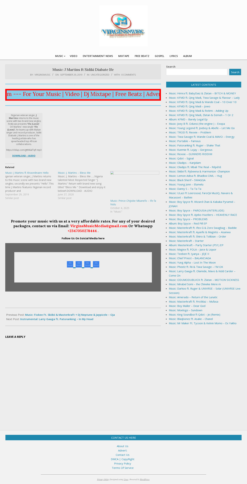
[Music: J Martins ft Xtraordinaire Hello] (31, 185)
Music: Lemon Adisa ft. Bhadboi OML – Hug (195, 175)
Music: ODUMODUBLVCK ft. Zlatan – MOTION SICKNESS (204, 280)
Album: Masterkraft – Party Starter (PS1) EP (196, 245)
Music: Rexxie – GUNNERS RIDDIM (190, 154)
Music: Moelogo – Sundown (185, 310)
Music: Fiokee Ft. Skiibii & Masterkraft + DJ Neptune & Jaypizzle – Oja (70, 314)
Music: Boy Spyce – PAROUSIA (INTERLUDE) (196, 210)
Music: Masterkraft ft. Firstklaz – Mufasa (193, 301)
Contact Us (122, 455)
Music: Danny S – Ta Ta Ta (185, 188)
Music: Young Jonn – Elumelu (186, 184)
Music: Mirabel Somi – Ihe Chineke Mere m (195, 284)
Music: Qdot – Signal (181, 158)
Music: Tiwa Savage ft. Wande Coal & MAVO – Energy (202, 136)
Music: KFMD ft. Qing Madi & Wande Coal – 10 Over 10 (203, 102)
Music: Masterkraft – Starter (186, 241)
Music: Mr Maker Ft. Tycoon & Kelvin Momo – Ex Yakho (203, 323)
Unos (126, 479)
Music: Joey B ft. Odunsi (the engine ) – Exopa (197, 123)
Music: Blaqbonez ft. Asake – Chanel (191, 319)
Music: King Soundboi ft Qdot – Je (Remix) (194, 314)
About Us (122, 446)
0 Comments (128, 74)
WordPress (145, 479)
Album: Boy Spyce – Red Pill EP (188, 223)
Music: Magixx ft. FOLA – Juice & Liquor (192, 249)
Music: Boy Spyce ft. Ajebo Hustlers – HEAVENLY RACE (203, 215)
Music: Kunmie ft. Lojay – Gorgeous (190, 149)
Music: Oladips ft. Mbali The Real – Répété (195, 167)
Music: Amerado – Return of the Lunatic (193, 297)
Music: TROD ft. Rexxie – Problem (190, 132)
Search (170, 66)
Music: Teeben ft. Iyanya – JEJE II (189, 254)
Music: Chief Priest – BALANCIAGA (190, 258)
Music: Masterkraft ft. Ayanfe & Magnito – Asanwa (200, 232)
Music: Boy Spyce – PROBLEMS (188, 219)
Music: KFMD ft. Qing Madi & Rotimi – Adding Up (198, 110)
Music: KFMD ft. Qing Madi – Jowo (189, 106)
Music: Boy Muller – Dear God (187, 306)
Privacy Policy (122, 463)
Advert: (122, 450)
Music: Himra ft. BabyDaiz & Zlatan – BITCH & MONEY (202, 93)
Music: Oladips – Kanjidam (185, 162)
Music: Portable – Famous (185, 141)
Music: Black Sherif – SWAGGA (187, 180)
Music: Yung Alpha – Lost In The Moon (192, 262)
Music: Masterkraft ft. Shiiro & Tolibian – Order (197, 236)
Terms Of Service (123, 468)
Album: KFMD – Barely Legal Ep (188, 119)
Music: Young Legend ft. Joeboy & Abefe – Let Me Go (202, 128)
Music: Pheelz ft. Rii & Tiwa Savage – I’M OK (196, 267)
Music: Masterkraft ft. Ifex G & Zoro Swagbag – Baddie (203, 228)
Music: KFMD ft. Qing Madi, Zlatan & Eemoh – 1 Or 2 (201, 115)
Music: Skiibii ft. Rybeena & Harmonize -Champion (199, 171)
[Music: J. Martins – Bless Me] (84, 185)
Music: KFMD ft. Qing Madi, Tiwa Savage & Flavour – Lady (204, 97)
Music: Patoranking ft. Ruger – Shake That (194, 145)
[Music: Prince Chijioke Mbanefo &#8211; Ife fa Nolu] (134, 185)
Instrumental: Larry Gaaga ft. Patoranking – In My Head (56, 319)
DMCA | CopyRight (122, 459)
